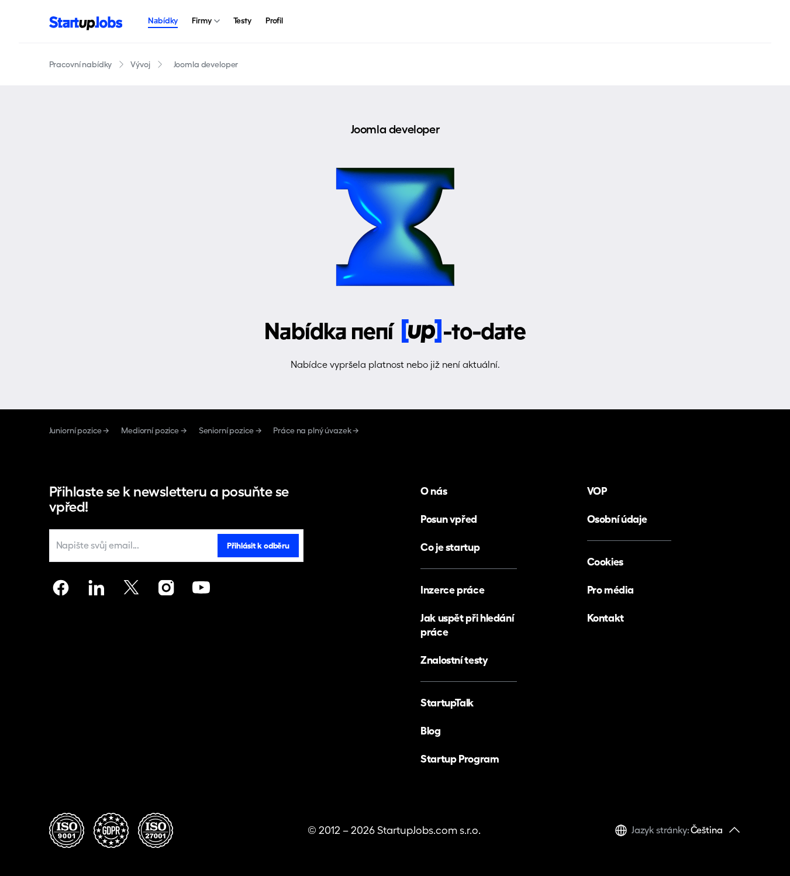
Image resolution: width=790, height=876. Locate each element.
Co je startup (449, 547)
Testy (242, 20)
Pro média (610, 590)
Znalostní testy (454, 660)
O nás (433, 491)
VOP (597, 491)
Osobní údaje (617, 519)
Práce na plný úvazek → (316, 430)
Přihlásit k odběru (258, 545)
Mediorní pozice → (154, 430)
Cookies (605, 562)
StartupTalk (447, 702)
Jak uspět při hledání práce (466, 625)
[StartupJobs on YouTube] (201, 587)
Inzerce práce (452, 590)
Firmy (201, 20)
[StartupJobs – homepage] (86, 21)
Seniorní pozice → (230, 430)
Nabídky (163, 20)
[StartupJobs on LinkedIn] (96, 587)
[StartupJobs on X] (131, 587)
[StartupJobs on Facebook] (61, 587)
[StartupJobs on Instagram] (166, 587)
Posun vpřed (448, 519)
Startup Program (459, 759)
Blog (430, 731)
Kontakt (605, 618)
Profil (274, 20)
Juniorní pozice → (79, 430)
